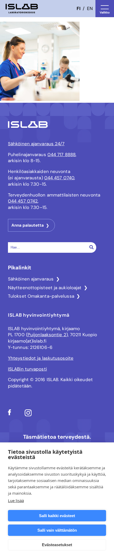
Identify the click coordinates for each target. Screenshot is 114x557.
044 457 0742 (23, 201)
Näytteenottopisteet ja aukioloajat (44, 288)
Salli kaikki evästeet (57, 515)
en (90, 8)
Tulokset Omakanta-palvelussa (41, 296)
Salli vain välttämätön (57, 530)
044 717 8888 (61, 154)
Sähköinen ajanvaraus (31, 279)
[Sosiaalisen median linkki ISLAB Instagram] (28, 415)
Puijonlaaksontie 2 (47, 335)
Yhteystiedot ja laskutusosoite (40, 358)
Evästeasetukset (57, 544)
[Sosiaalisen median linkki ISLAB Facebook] (9, 414)
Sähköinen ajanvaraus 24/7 (36, 144)
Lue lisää (16, 500)
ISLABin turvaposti (27, 369)
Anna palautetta (27, 225)
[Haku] (91, 247)
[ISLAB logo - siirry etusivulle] (22, 8)
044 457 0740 (59, 178)
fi (78, 8)
